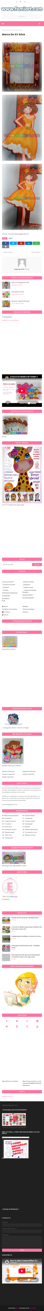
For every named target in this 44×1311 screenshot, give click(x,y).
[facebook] (17, 2)
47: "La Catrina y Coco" (30, 832)
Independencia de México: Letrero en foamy (26, 936)
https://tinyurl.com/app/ (10, 1081)
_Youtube (5, 590)
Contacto (6, 612)
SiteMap (25, 606)
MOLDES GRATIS (28, 595)
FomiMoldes (6, 596)
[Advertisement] (22, 352)
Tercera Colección (8, 774)
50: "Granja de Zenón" (9, 829)
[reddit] (37, 1021)
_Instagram (26, 585)
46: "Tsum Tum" (7, 835)
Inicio (3, 30)
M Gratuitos (6, 599)
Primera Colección (8, 771)
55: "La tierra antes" (29, 821)
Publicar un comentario (10, 320)
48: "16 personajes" (8, 832)
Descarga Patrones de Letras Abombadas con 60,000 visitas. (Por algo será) (25, 956)
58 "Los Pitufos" (7, 818)
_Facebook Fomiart (8, 585)
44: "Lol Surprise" (7, 838)
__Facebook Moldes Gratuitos (29, 591)
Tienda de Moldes (28, 609)
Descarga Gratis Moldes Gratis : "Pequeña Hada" (25, 947)
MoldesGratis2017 (28, 598)
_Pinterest (5, 587)
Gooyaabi (33, 1308)
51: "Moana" (26, 827)
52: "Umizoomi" (7, 827)
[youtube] (37, 1026)
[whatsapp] (27, 1021)
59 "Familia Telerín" (29, 816)
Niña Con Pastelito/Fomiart (20, 283)
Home (5, 606)
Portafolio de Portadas (9, 609)
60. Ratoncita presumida (10, 816)
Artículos (25, 612)
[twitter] (20, 2)
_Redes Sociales (28, 582)
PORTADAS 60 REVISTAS (9, 593)
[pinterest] (6, 1026)
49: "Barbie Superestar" (30, 829)
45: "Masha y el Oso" (29, 835)
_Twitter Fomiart (28, 587)
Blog (17, 1308)
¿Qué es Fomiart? (8, 582)
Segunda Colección (29, 771)
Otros (8, 30)
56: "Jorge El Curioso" (9, 821)
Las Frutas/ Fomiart (17, 292)
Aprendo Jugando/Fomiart (20, 301)
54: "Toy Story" (6, 824)
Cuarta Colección (28, 774)
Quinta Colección (8, 777)
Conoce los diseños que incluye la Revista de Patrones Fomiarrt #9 (26, 928)
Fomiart (27, 269)
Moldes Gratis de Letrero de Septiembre (24, 918)
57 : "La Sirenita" (28, 818)
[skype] (16, 1026)
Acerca (5, 615)
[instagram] (24, 2)
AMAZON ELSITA (7, 1096)
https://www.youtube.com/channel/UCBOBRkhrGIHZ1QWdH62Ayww (32, 1083)
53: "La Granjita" (28, 824)
